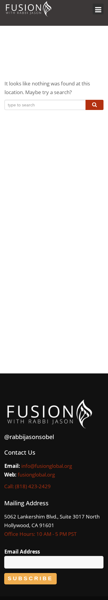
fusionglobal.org (36, 474)
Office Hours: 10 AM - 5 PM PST (40, 533)
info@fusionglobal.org (46, 465)
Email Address (22, 551)
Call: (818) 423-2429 (27, 486)
